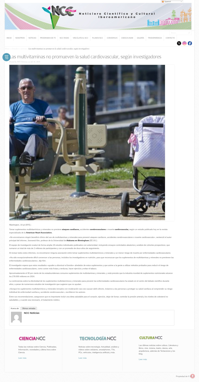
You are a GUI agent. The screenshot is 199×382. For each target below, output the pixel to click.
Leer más (22, 358)
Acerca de (15, 308)
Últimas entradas (28, 308)
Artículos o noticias (19, 48)
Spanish (167, 2)
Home (7, 48)
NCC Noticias (22, 61)
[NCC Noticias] (16, 322)
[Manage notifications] (192, 376)
